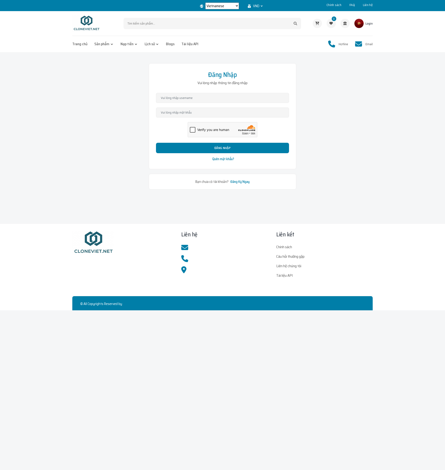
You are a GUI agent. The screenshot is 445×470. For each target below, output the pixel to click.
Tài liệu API (189, 44)
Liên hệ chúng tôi (288, 266)
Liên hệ (368, 4)
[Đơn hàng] (317, 23)
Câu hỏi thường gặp (290, 256)
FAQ (352, 4)
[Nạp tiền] (345, 23)
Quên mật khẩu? (223, 159)
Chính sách (334, 4)
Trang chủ (79, 44)
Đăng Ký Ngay (240, 181)
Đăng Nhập (222, 147)
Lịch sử (150, 44)
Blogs (170, 44)
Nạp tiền (127, 44)
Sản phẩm (101, 44)
